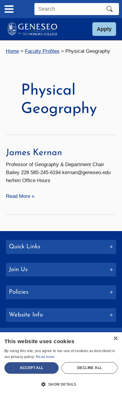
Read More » (20, 196)
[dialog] (61, 364)
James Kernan (34, 153)
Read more (45, 357)
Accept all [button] (32, 368)
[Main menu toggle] (9, 9)
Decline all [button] (89, 368)
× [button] (115, 338)
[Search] (109, 8)
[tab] (61, 247)
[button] (104, 29)
